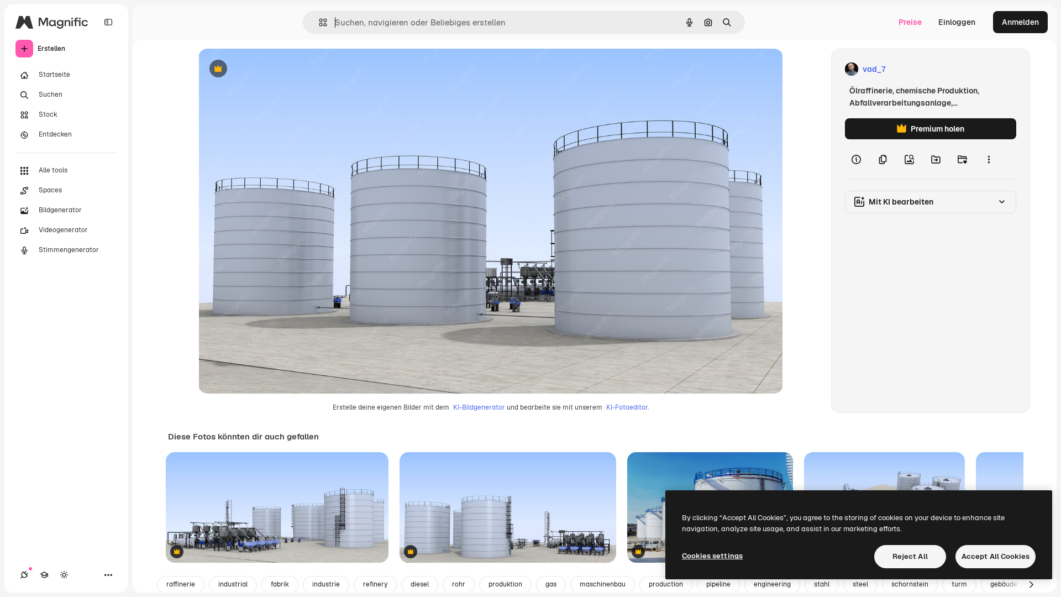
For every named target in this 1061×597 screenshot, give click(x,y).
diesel (420, 584)
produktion (505, 584)
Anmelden (1020, 22)
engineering (772, 584)
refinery (375, 584)
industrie (326, 584)
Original (269, 69)
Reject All (910, 556)
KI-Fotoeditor (627, 407)
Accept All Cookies (996, 556)
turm (959, 584)
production (666, 584)
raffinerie (180, 584)
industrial (233, 584)
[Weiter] (1031, 585)
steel (860, 584)
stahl (821, 584)
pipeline (718, 584)
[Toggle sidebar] (108, 22)
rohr (458, 584)
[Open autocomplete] (318, 22)
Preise (910, 22)
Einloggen (956, 22)
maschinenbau (603, 584)
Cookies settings (712, 556)
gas (550, 584)
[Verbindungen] (24, 575)
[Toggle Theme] (64, 575)
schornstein (909, 584)
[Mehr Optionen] (989, 159)
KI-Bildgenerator (479, 407)
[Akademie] (44, 575)
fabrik (280, 584)
